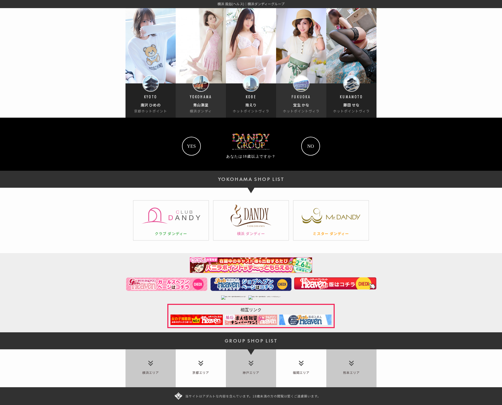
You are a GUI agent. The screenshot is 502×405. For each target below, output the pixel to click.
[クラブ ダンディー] (171, 221)
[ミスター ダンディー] (331, 221)
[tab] (151, 368)
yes (191, 146)
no (310, 146)
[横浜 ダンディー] (251, 221)
